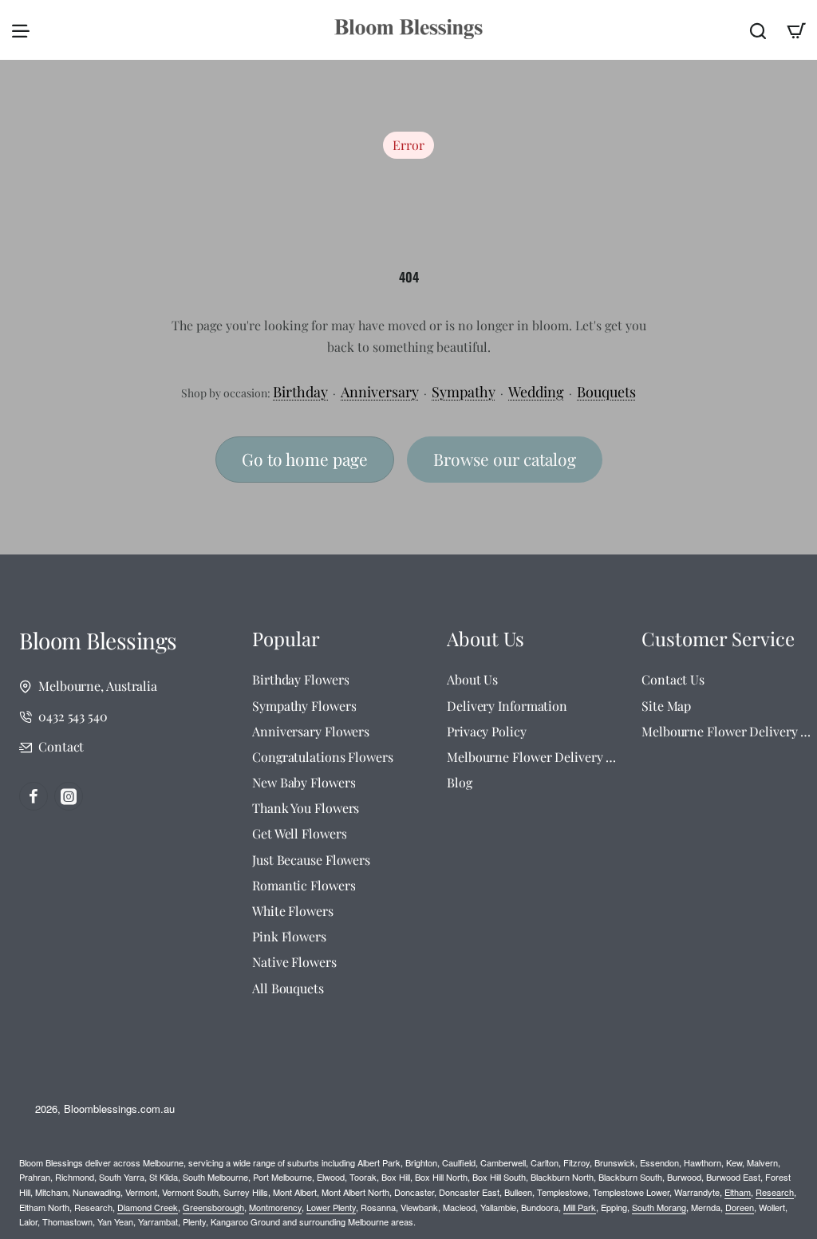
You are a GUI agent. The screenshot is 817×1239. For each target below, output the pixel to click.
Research (775, 1192)
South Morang (659, 1207)
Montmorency (275, 1207)
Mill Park (579, 1207)
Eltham (737, 1192)
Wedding (536, 391)
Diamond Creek (147, 1207)
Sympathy (463, 391)
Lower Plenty (331, 1207)
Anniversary (380, 391)
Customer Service (718, 638)
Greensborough (213, 1207)
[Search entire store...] (758, 30)
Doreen (739, 1207)
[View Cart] (796, 30)
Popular (286, 638)
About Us (485, 638)
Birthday (300, 391)
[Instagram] (68, 796)
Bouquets (606, 391)
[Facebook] (33, 796)
